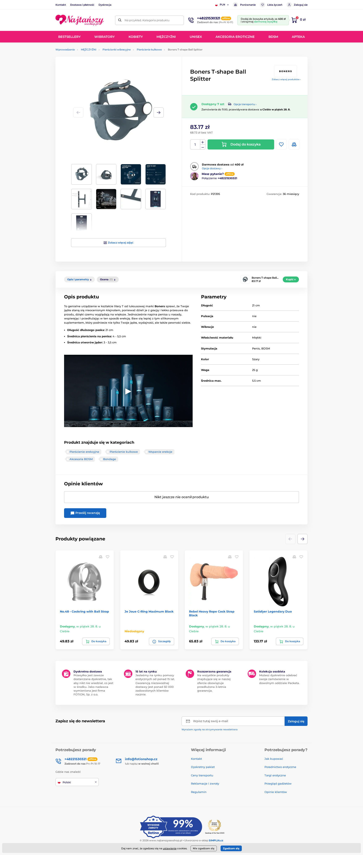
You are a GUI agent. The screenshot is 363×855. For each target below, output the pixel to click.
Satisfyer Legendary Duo (273, 611)
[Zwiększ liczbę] (202, 142)
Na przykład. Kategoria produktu (147, 20)
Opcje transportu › (245, 104)
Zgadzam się (231, 848)
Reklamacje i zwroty (205, 783)
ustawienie (169, 848)
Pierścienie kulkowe (149, 49)
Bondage (109, 459)
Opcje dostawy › (212, 168)
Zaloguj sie (301, 4)
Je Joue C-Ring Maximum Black (149, 611)
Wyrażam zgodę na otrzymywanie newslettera (210, 729)
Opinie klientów (275, 792)
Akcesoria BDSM (81, 459)
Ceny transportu (202, 775)
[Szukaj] (120, 20)
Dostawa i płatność (82, 4)
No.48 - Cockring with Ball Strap (84, 611)
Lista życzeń (274, 4)
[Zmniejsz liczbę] (202, 147)
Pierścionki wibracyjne (117, 49)
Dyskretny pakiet (203, 767)
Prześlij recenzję (87, 513)
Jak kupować (273, 758)
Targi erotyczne (275, 775)
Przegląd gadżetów (278, 783)
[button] (159, 112)
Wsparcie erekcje (160, 451)
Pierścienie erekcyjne (84, 451)
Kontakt (60, 4)
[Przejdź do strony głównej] (79, 20)
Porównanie (248, 4)
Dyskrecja (105, 4)
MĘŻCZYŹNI (88, 49)
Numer (195, 145)
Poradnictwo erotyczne (280, 767)
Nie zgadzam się (203, 848)
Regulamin (198, 792)
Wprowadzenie (65, 49)
